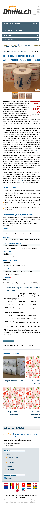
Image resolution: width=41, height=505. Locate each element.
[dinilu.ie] (17, 487)
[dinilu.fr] (12, 487)
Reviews (18, 23)
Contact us (8, 27)
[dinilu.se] (35, 487)
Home (6, 23)
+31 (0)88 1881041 (26, 45)
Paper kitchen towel (14, 381)
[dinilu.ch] (23, 484)
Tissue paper (24, 51)
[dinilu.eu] (6, 487)
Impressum (11, 469)
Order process (12, 457)
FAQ (11, 23)
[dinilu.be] (12, 484)
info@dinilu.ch (12, 47)
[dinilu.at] (6, 484)
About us (10, 454)
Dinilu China (11, 463)
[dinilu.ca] (17, 484)
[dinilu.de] (29, 484)
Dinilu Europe (12, 460)
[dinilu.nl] (29, 487)
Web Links (10, 466)
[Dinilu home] (17, 10)
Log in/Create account (13, 30)
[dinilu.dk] (35, 484)
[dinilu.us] (23, 490)
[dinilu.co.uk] (17, 490)
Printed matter (13, 51)
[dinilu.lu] (23, 487)
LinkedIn (9, 478)
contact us (36, 150)
